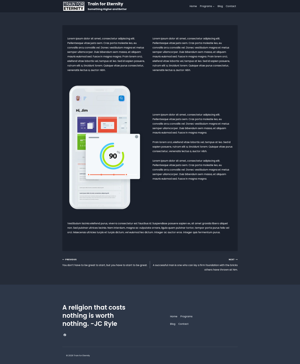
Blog (220, 6)
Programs (186, 316)
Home (193, 6)
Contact (231, 6)
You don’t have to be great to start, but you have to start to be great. (104, 262)
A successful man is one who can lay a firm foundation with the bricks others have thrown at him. (195, 264)
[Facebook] (64, 334)
